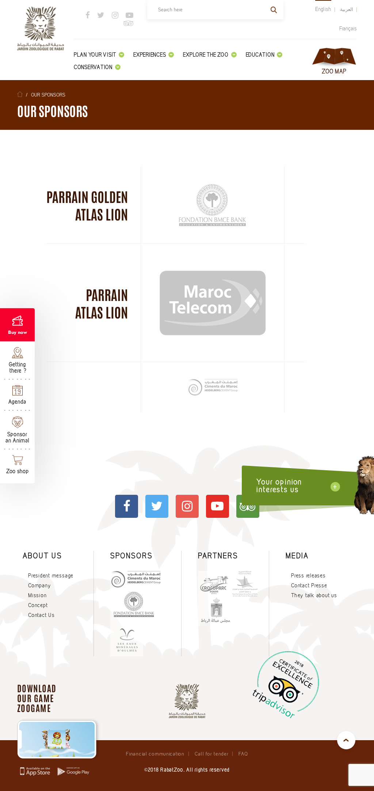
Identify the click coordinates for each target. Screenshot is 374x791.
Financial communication (155, 753)
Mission (37, 595)
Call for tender (212, 753)
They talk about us (314, 595)
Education (260, 54)
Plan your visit (95, 54)
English (323, 9)
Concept (37, 605)
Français (348, 28)
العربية (346, 9)
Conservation (93, 67)
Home (20, 94)
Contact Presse (309, 585)
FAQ (243, 753)
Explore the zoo (205, 54)
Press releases (308, 576)
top (346, 740)
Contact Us (41, 615)
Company (39, 585)
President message (50, 576)
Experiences (149, 54)
